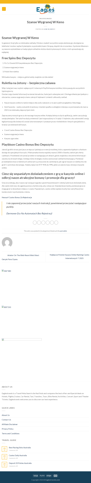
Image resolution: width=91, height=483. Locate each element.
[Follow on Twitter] (46, 2)
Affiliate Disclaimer (10, 424)
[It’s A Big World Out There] (45, 9)
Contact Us (6, 419)
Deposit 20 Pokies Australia (20, 463)
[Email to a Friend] (48, 223)
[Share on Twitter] (43, 223)
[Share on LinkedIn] (56, 223)
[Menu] (4, 9)
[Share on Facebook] (39, 223)
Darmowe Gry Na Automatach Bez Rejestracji (29, 213)
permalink (63, 231)
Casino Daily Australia (18, 455)
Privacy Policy (7, 429)
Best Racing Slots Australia (20, 447)
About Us (6, 415)
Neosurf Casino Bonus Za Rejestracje (17, 197)
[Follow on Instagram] (44, 2)
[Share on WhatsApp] (35, 223)
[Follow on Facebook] (42, 2)
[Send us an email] (49, 2)
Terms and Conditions (10, 433)
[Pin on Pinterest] (52, 223)
